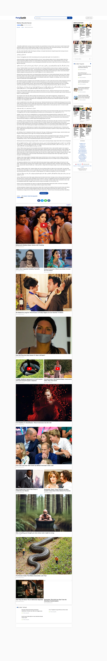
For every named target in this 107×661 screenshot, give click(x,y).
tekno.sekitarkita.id (82, 151)
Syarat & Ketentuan (85, 165)
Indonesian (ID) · (86, 164)
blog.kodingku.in (82, 155)
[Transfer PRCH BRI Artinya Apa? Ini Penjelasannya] (76, 82)
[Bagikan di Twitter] (42, 200)
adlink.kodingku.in (82, 158)
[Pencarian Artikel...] (89, 59)
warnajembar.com (82, 161)
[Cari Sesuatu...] (69, 18)
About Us (75, 165)
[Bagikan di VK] (48, 200)
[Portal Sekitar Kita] (20, 18)
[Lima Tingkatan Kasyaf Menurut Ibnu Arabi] (46, 611)
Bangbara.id (82, 144)
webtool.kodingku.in (82, 157)
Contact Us (79, 165)
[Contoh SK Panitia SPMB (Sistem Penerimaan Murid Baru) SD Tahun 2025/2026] (76, 98)
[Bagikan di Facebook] (38, 200)
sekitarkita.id (82, 147)
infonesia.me (82, 159)
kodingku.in (82, 154)
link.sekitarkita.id (82, 148)
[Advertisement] (30, 7)
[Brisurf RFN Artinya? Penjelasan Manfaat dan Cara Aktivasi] (76, 75)
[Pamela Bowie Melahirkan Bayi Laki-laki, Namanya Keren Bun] (76, 90)
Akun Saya (89, 17)
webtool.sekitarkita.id (82, 153)
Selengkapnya (43, 193)
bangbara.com (83, 143)
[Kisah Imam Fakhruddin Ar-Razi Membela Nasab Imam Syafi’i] (19, 618)
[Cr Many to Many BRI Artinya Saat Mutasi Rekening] (76, 68)
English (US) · (79, 164)
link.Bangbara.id (82, 146)
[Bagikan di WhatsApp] (45, 200)
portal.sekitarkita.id (82, 150)
